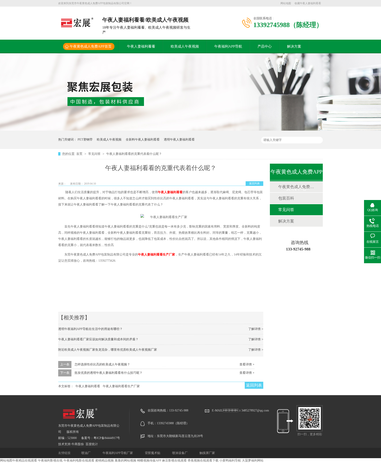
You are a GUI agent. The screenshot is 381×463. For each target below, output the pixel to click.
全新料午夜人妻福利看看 (143, 139)
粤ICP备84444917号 (106, 438)
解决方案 (294, 46)
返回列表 (254, 183)
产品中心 (265, 46)
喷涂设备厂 (180, 453)
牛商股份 (77, 444)
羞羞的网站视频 (125, 460)
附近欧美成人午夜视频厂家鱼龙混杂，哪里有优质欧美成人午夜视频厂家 (107, 349)
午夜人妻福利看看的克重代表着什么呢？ (134, 154)
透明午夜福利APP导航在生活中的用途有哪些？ (90, 329)
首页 (79, 154)
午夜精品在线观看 (24, 460)
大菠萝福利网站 (252, 460)
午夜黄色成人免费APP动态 (296, 187)
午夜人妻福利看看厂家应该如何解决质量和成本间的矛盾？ (98, 339)
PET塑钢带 (85, 139)
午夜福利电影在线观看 (79, 460)
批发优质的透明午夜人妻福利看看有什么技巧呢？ (108, 372)
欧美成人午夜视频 (185, 46)
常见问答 (94, 154)
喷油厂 (86, 453)
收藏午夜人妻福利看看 (308, 3)
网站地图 (285, 3)
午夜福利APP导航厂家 (118, 453)
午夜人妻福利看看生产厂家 (156, 254)
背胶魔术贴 (153, 453)
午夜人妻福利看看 (141, 46)
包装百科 (286, 198)
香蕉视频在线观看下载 (203, 460)
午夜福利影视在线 (50, 460)
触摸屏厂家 (207, 453)
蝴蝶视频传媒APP (149, 460)
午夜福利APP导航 (228, 46)
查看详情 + (246, 364)
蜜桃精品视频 (104, 460)
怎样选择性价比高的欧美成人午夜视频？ (102, 364)
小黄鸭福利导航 (230, 460)
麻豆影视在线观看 (174, 460)
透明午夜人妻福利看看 (179, 139)
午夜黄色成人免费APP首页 (91, 46)
